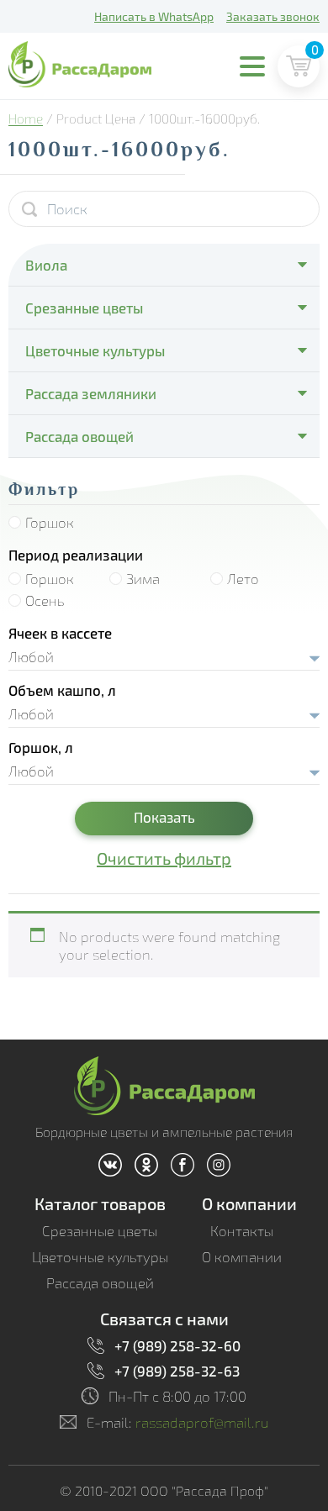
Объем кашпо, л (62, 690)
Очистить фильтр (164, 858)
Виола (46, 264)
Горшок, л (40, 747)
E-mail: (178, 1422)
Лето (243, 578)
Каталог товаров (100, 1203)
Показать (164, 816)
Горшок (49, 522)
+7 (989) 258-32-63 (177, 1370)
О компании (249, 1203)
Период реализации (75, 554)
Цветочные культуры (95, 350)
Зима (143, 578)
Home (25, 118)
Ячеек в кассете (60, 632)
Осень (45, 600)
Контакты (241, 1231)
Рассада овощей (79, 436)
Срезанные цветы (84, 307)
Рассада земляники (90, 393)
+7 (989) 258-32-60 (177, 1345)
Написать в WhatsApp (154, 16)
